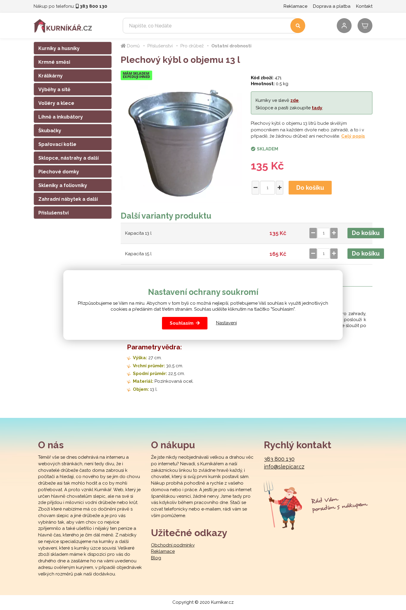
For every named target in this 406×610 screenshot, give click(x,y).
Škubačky (49, 130)
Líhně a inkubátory (60, 117)
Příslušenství (53, 213)
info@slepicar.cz (284, 466)
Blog (156, 558)
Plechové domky (58, 172)
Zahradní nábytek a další (68, 199)
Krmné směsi (54, 62)
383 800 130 (279, 459)
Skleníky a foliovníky (62, 185)
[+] (279, 187)
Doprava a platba (331, 6)
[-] (255, 187)
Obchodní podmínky (173, 545)
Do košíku (310, 187)
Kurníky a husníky (59, 48)
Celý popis (353, 136)
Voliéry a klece (56, 103)
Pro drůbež (192, 46)
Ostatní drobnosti (231, 46)
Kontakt (364, 6)
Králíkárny (50, 76)
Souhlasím (181, 323)
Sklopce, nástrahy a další (68, 158)
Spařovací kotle (57, 144)
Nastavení (226, 323)
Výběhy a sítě (54, 89)
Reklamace (295, 6)
